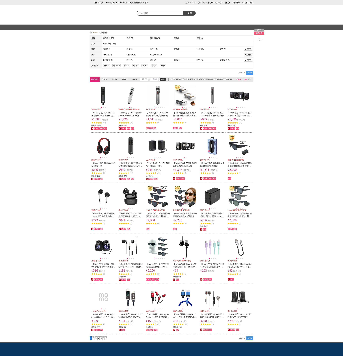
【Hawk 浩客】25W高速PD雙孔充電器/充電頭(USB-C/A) (211, 216)
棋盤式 (246, 79)
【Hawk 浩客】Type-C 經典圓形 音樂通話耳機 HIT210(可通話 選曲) (211, 317)
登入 (187, 3)
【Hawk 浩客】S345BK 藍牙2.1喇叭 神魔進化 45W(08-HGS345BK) (239, 115)
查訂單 (210, 3)
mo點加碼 (177, 79)
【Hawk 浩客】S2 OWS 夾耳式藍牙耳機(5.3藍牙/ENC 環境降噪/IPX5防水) (130, 216)
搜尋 (190, 13)
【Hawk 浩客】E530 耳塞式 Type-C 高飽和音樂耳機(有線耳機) (103, 216)
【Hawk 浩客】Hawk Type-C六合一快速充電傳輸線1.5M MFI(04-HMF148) (157, 317)
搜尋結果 (103, 33)
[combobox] (160, 13)
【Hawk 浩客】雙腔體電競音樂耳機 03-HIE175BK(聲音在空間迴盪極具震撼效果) (131, 267)
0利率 (229, 79)
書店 (146, 3)
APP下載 (123, 3)
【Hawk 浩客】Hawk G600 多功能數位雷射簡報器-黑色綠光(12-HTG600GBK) (103, 115)
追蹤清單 (219, 3)
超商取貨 (220, 79)
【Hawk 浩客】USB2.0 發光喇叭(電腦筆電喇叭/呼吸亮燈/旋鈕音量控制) (103, 267)
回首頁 (100, 3)
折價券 (227, 3)
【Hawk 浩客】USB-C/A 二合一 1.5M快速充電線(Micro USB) (184, 317)
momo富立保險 (112, 3)
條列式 (249, 79)
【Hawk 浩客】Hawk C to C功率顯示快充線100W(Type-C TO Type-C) (130, 317)
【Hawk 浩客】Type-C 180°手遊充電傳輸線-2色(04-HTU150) (185, 267)
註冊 (193, 3)
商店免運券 (188, 79)
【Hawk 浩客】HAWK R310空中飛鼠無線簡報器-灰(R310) (130, 166)
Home (95, 33)
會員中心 (201, 3)
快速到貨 (209, 79)
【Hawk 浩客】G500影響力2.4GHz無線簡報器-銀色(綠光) (130, 115)
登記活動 (248, 3)
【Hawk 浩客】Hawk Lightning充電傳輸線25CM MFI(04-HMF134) (240, 267)
